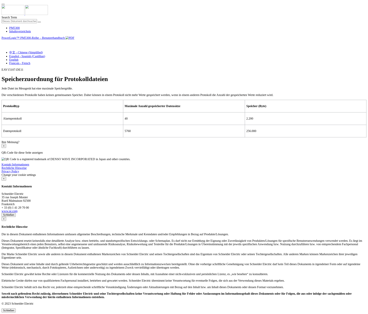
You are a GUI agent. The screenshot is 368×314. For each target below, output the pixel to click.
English (13, 59)
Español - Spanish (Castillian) (27, 56)
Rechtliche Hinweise (14, 168)
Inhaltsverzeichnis (20, 31)
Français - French (19, 63)
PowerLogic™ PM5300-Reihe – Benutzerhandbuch (34, 37)
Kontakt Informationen (15, 164)
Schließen (8, 214)
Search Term (9, 17)
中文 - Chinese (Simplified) (26, 52)
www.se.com (9, 211)
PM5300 (14, 28)
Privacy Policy (10, 171)
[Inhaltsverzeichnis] (3, 42)
